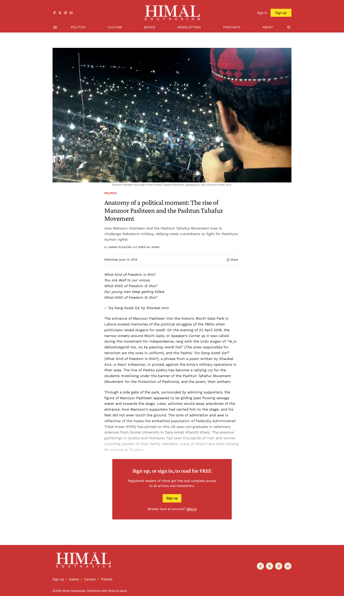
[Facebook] (54, 13)
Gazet (123, 591)
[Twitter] (60, 13)
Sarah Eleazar (119, 247)
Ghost (112, 591)
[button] (58, 579)
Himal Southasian (74, 591)
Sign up (172, 498)
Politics (110, 193)
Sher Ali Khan (148, 247)
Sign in (192, 509)
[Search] (288, 27)
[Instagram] (65, 13)
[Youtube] (71, 13)
